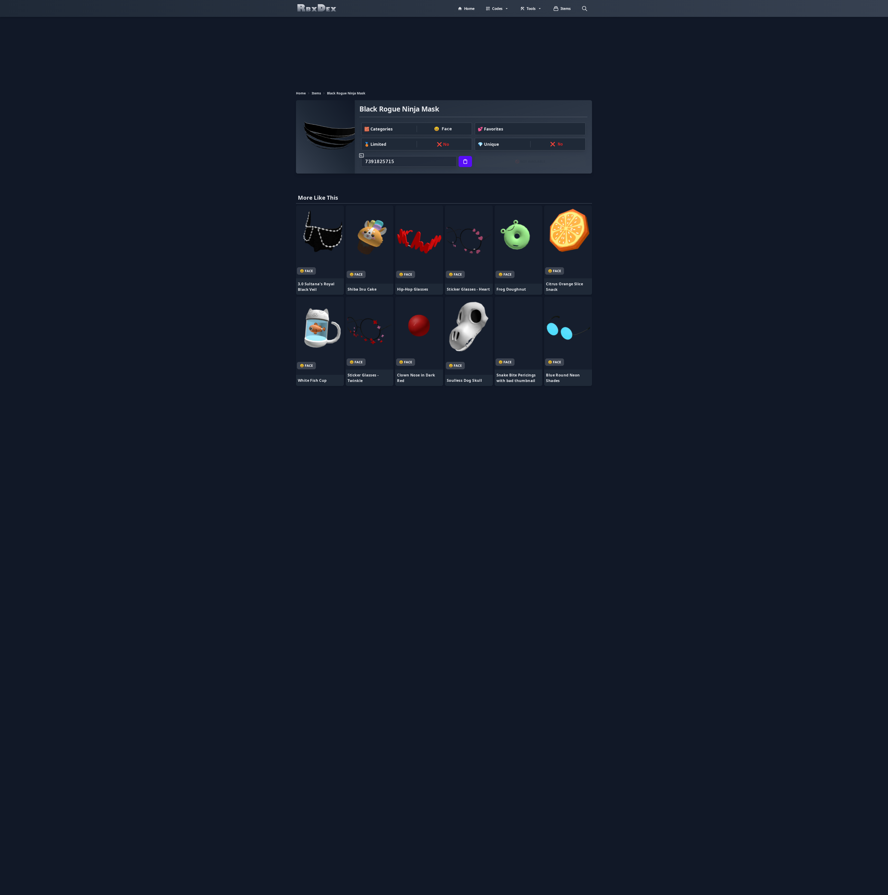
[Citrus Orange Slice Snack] (568, 250)
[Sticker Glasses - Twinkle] (370, 341)
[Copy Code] (465, 161)
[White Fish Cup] (320, 341)
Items (316, 93)
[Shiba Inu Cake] (370, 250)
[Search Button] (584, 8)
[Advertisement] (444, 51)
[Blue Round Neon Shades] (568, 341)
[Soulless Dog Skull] (469, 341)
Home (301, 93)
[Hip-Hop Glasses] (419, 250)
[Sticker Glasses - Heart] (469, 250)
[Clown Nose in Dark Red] (419, 341)
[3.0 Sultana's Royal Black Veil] (320, 250)
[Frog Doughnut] (519, 250)
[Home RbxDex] (321, 8)
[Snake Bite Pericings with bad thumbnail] (519, 341)
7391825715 (379, 161)
